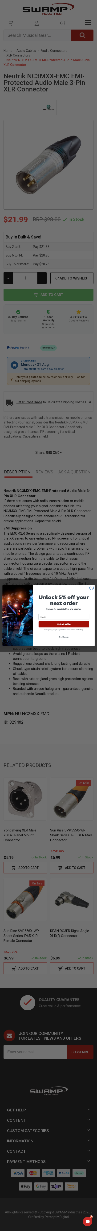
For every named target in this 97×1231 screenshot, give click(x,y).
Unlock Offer (64, 624)
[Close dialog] (91, 588)
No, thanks (64, 636)
